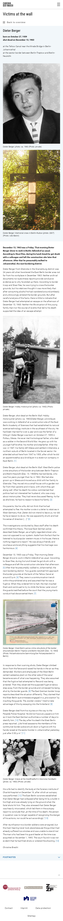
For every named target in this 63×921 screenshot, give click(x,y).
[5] (4, 567)
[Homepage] (8, 5)
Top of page (59, 875)
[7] (35, 593)
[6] (17, 577)
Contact (9, 908)
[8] (29, 691)
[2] (51, 500)
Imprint (24, 908)
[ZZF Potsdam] (53, 887)
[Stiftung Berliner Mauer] (31, 898)
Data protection (43, 908)
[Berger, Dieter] (31, 142)
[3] (29, 519)
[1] (15, 461)
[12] (20, 795)
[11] (23, 733)
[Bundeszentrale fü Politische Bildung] (13, 887)
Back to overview (15, 22)
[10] (16, 720)
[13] (46, 818)
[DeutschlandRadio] (35, 887)
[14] (57, 841)
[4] (16, 548)
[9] (51, 704)
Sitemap (31, 916)
